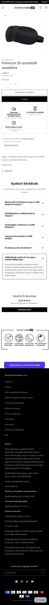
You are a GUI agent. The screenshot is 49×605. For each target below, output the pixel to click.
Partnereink (9, 419)
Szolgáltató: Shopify (32, 600)
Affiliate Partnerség (12, 408)
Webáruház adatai (11, 145)
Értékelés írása (24, 309)
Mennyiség (5, 80)
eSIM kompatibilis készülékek (16, 392)
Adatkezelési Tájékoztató (14, 430)
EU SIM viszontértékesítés (14, 403)
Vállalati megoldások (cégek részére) (19, 398)
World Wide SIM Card (21, 600)
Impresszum (9, 424)
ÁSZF (7, 435)
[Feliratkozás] (41, 572)
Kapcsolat (8, 382)
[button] (3, 7)
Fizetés (24, 99)
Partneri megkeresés (12, 414)
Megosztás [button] (8, 171)
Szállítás (8, 387)
